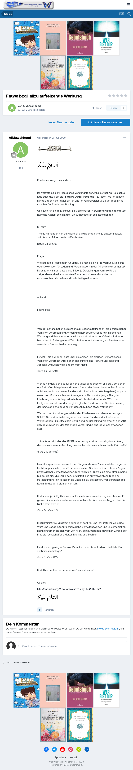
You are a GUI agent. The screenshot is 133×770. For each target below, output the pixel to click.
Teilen (98, 108)
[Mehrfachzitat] (39, 609)
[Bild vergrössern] (54, 148)
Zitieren (49, 609)
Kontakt (74, 757)
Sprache (60, 757)
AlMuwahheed (32, 105)
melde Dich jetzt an (108, 628)
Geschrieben (51, 137)
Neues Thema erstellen (61, 122)
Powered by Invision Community (66, 765)
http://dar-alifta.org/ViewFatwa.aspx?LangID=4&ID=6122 (69, 589)
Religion (40, 109)
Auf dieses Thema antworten (105, 122)
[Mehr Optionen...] (124, 138)
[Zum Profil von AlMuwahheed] (12, 108)
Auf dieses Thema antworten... (42, 646)
